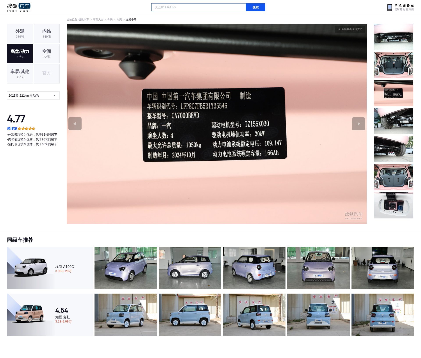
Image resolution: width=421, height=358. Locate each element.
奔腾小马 (131, 19)
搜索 (256, 7)
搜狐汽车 (18, 7)
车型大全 (98, 19)
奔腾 (110, 19)
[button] (142, 124)
